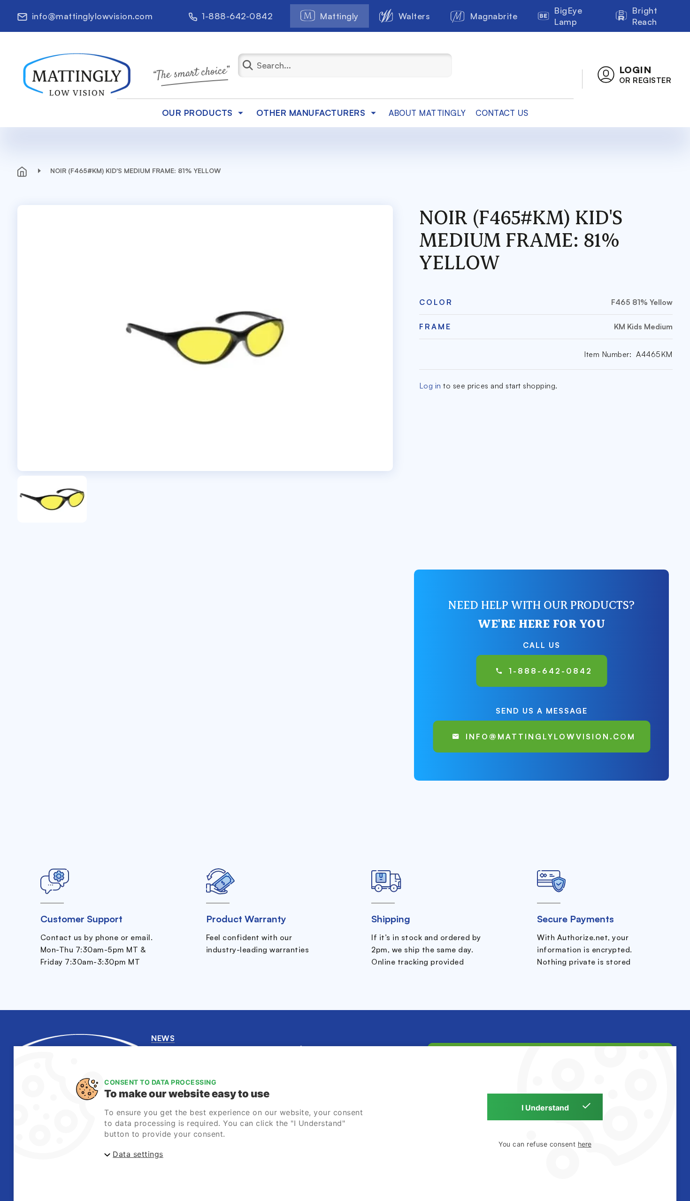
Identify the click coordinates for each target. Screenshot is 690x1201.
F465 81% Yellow (642, 302)
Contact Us (502, 113)
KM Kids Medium (643, 326)
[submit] (254, 65)
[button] (634, 74)
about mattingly (427, 113)
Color (436, 302)
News (163, 1038)
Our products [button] (197, 112)
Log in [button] (430, 385)
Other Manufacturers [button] (311, 112)
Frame (435, 326)
